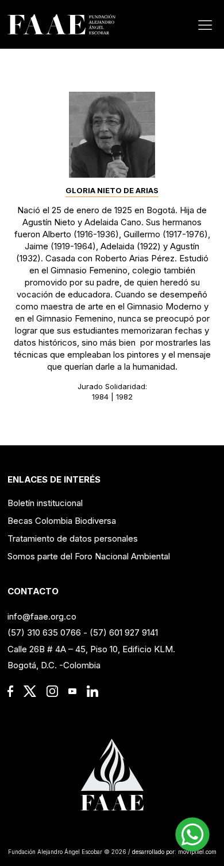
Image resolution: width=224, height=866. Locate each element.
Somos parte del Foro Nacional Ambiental (88, 556)
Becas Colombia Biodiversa (61, 520)
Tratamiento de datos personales (72, 538)
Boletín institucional (45, 502)
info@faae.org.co (41, 616)
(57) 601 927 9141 (124, 632)
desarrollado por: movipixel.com (173, 851)
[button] (192, 834)
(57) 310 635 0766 (44, 632)
